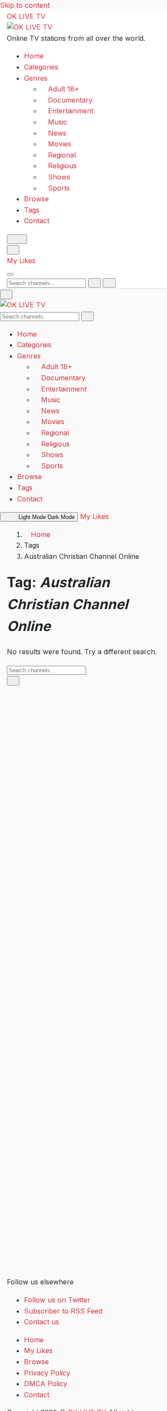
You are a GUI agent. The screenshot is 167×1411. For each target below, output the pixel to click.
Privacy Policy (47, 1373)
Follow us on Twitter (57, 1300)
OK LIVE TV (26, 16)
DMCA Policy (45, 1383)
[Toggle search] (13, 250)
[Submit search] (94, 283)
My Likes (21, 260)
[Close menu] (6, 294)
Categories (41, 67)
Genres (36, 78)
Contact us (41, 1321)
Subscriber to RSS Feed (63, 1311)
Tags (31, 210)
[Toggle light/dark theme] (17, 239)
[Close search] (109, 283)
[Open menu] (10, 274)
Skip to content (25, 5)
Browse (36, 198)
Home (34, 56)
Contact (36, 220)
